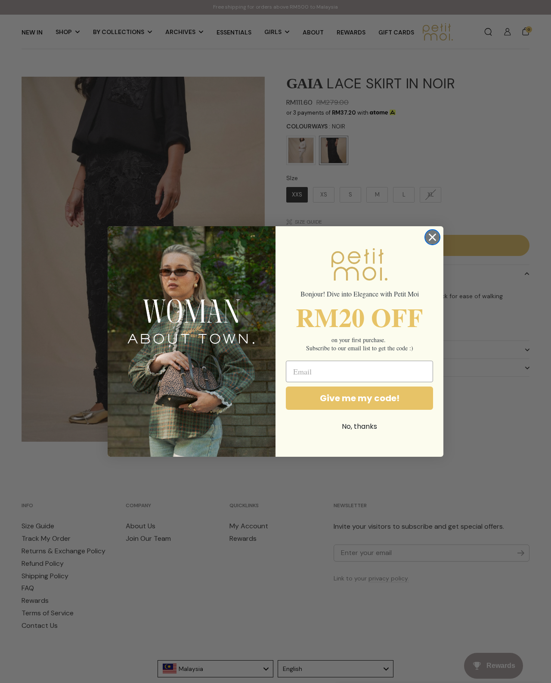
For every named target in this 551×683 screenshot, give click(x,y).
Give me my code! (359, 398)
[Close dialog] (432, 237)
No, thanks (359, 426)
